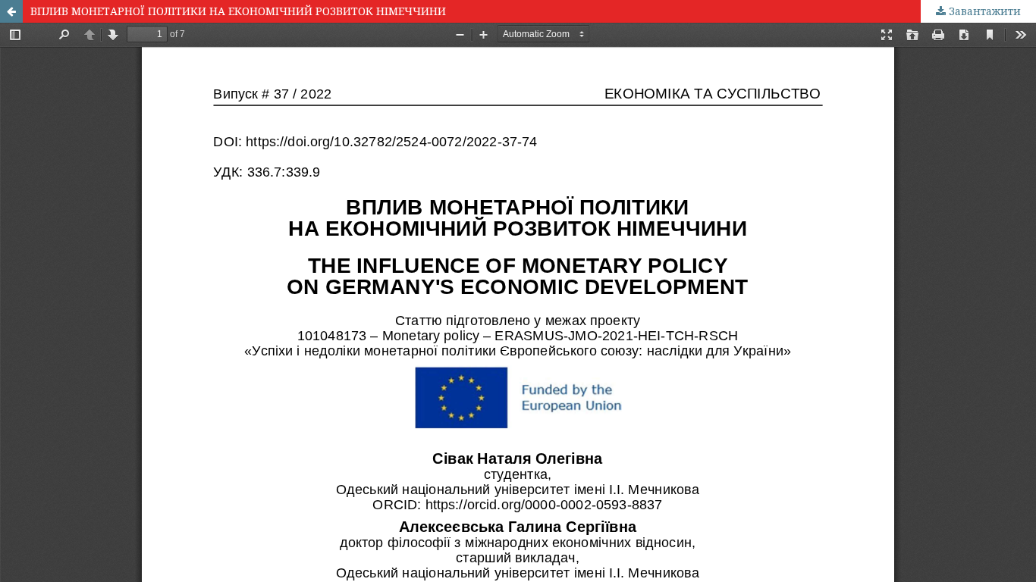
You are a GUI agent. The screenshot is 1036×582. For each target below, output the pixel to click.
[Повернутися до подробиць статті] (11, 11)
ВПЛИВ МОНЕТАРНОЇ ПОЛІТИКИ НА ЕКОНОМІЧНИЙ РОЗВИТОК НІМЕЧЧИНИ (238, 11)
